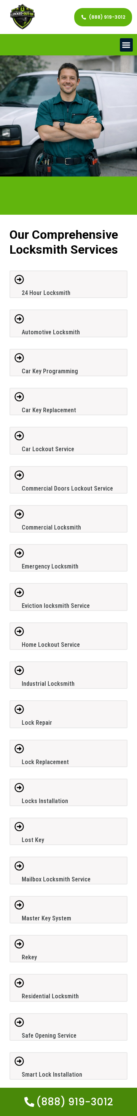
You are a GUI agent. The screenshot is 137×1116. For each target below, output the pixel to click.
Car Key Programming (50, 371)
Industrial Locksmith (48, 683)
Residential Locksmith (50, 996)
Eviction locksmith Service (56, 605)
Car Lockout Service (48, 449)
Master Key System (46, 918)
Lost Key (33, 840)
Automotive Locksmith (51, 332)
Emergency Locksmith (50, 566)
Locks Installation (45, 801)
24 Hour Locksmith (46, 292)
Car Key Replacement (49, 410)
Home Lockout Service (51, 644)
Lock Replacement (45, 762)
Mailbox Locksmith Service (56, 879)
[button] (126, 45)
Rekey (29, 957)
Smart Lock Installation (52, 1074)
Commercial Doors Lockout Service (67, 488)
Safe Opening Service (49, 1035)
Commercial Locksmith (51, 527)
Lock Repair (37, 722)
